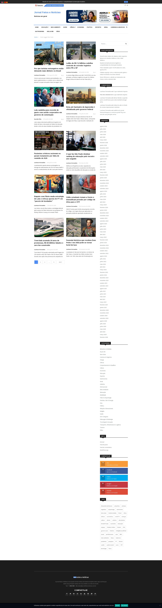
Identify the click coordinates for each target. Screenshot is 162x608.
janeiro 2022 (103, 275)
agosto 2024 (103, 191)
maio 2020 (103, 329)
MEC (121, 534)
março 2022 (103, 269)
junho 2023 (103, 229)
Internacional (103, 387)
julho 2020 (103, 323)
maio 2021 (103, 296)
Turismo (39, 44)
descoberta (122, 520)
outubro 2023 (103, 218)
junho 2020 (103, 326)
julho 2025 (103, 161)
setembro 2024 (104, 188)
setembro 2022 (104, 253)
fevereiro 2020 (104, 337)
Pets (101, 403)
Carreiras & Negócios (118, 27)
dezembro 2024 (104, 180)
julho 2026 (103, 129)
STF (121, 545)
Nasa (112, 538)
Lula (117, 534)
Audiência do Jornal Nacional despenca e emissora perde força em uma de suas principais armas (113, 112)
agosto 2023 (103, 223)
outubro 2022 (103, 250)
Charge (102, 360)
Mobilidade (39, 221)
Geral (106, 27)
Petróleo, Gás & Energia (106, 400)
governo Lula (104, 531)
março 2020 (103, 334)
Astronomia (120, 509)
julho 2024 (103, 194)
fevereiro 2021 (104, 305)
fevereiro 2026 (104, 142)
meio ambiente (105, 538)
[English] (2, 2)
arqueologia (111, 509)
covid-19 (117, 516)
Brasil (120, 513)
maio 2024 (103, 199)
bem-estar (103, 513)
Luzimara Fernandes (39, 75)
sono (117, 545)
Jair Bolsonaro (109, 534)
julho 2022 (103, 259)
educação (120, 523)
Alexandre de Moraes (106, 506)
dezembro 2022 (104, 245)
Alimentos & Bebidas (105, 349)
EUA (124, 527)
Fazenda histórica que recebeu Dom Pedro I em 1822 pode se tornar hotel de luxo (81, 242)
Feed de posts (104, 444)
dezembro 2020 (104, 310)
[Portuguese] (4, 2)
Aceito (117, 605)
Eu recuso (124, 605)
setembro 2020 (104, 318)
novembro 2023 (104, 215)
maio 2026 (103, 134)
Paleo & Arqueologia (105, 397)
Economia (80, 27)
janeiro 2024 (103, 210)
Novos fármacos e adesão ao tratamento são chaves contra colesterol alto (112, 78)
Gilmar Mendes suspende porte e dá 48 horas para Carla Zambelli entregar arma (113, 100)
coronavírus (110, 516)
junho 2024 (103, 196)
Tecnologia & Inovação (106, 422)
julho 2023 (103, 226)
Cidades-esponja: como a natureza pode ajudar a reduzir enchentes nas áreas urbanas (113, 73)
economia (113, 523)
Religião (102, 411)
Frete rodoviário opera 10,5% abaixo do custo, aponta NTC (59, 1)
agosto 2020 (103, 321)
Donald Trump (104, 523)
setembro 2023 (104, 221)
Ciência (72, 27)
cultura (103, 520)
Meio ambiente (55, 27)
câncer (108, 520)
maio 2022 (103, 264)
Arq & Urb (50, 31)
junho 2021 (103, 294)
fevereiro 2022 (104, 272)
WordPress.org (104, 450)
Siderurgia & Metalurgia (106, 419)
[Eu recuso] (160, 605)
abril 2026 (102, 137)
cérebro (114, 520)
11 (53, 262)
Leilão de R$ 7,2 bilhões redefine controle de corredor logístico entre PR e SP (79, 65)
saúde (102, 545)
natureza (118, 538)
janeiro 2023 (103, 242)
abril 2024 (102, 202)
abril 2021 (102, 299)
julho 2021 (103, 291)
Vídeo (58, 31)
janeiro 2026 (103, 145)
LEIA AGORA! (73, 20)
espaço (103, 527)
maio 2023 (103, 232)
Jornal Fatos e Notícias (47, 12)
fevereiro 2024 (104, 207)
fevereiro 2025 (104, 175)
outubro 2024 (103, 186)
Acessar (102, 442)
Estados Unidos (111, 527)
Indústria (102, 384)
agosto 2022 (103, 256)
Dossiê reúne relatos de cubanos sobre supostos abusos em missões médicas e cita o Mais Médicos (113, 58)
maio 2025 (103, 167)
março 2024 (103, 205)
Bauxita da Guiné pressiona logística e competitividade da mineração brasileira (111, 64)
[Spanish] (7, 2)
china (125, 513)
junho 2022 (103, 261)
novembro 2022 (104, 248)
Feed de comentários (106, 447)
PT (116, 541)
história (112, 531)
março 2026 (103, 140)
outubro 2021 (103, 283)
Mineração (103, 392)
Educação (44, 27)
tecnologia (103, 548)
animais (124, 506)
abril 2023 (102, 234)
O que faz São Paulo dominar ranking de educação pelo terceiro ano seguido (80, 156)
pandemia (103, 541)
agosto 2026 (103, 126)
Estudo (119, 527)
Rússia (120, 541)
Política (89, 27)
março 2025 (103, 172)
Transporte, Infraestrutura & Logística (79, 44)
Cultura (102, 368)
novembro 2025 (104, 150)
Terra (110, 548)
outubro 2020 (103, 315)
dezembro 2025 (104, 148)
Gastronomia (39, 31)
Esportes (98, 27)
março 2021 (103, 302)
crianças (124, 516)
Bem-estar (103, 354)
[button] (125, 2)
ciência (103, 516)
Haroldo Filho (37, 119)
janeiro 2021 (103, 307)
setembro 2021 (104, 286)
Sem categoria (104, 416)
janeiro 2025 (103, 178)
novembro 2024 (104, 183)
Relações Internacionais (106, 408)
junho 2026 (103, 132)
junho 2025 (103, 164)
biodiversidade (112, 513)
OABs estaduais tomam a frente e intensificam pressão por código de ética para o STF (80, 199)
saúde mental (110, 545)
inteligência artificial (121, 531)
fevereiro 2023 (104, 240)
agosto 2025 (103, 159)
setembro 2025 (104, 156)
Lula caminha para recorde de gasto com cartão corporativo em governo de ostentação (48, 112)
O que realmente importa (120, 91)
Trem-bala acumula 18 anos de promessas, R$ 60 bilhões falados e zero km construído (48, 243)
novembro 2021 (104, 280)
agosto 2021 (103, 288)
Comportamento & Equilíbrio (108, 365)
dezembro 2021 (104, 278)
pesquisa (111, 541)
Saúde (65, 27)
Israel (102, 534)
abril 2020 (102, 332)
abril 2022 (102, 267)
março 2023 (103, 237)
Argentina (103, 509)
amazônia (117, 506)
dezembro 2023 (104, 213)
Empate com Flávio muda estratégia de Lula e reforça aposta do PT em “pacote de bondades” (49, 198)
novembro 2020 (104, 313)
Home (37, 27)
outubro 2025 (103, 153)
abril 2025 (102, 169)
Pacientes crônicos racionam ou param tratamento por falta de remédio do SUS (47, 156)
